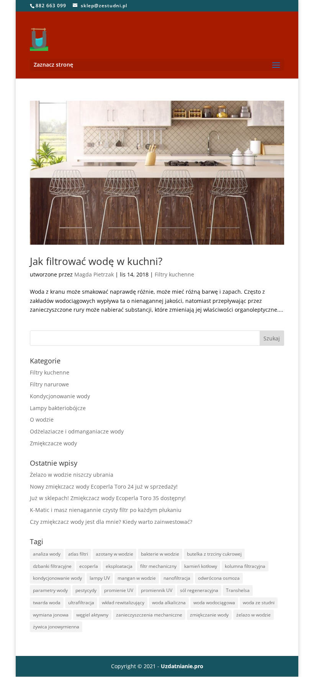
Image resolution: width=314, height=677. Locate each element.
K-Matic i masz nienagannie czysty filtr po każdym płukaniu (106, 509)
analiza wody (47, 554)
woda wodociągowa (214, 602)
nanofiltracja (177, 578)
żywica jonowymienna (56, 626)
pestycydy (85, 590)
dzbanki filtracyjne (52, 566)
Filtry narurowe (49, 384)
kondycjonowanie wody (57, 578)
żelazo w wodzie (253, 615)
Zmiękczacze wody (53, 443)
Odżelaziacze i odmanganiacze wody (77, 431)
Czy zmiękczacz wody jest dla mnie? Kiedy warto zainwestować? (111, 521)
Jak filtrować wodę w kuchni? (96, 261)
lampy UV (100, 578)
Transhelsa (238, 590)
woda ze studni (259, 602)
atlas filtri (78, 554)
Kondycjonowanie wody (60, 396)
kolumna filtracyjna (245, 566)
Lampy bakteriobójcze (58, 408)
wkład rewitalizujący (123, 602)
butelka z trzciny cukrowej (214, 554)
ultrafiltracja (81, 602)
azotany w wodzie (114, 554)
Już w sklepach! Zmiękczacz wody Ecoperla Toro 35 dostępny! (108, 498)
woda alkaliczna (169, 602)
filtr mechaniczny (158, 566)
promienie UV (118, 590)
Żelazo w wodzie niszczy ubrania (71, 474)
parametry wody (50, 590)
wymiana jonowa (51, 615)
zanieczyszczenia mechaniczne (149, 615)
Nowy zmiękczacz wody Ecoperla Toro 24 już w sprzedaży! (104, 486)
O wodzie (42, 419)
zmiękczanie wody (209, 615)
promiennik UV (156, 590)
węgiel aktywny (92, 615)
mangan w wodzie (137, 578)
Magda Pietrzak (94, 274)
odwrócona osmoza (219, 578)
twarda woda (47, 602)
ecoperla (88, 566)
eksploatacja (119, 566)
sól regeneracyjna (199, 590)
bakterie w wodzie (160, 554)
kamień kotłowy (200, 566)
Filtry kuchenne (174, 274)
